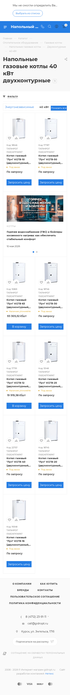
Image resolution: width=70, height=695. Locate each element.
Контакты (45, 590)
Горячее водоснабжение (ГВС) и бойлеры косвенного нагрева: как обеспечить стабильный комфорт (34, 235)
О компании (22, 583)
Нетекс (49, 673)
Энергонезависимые (19, 107)
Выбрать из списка (28, 13)
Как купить (49, 583)
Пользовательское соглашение (35, 596)
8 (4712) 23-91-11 (36, 616)
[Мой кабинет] (56, 27)
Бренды (23, 590)
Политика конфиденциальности (35, 603)
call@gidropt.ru (38, 623)
